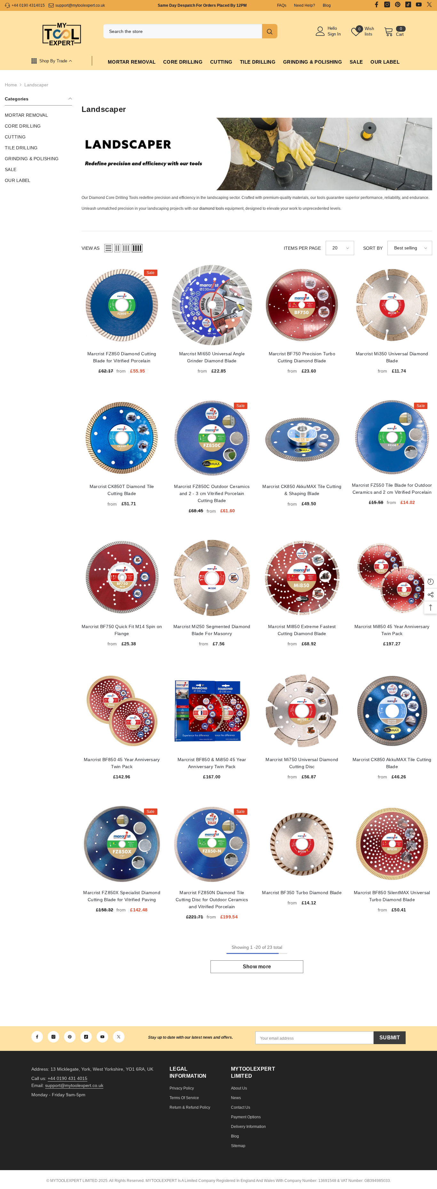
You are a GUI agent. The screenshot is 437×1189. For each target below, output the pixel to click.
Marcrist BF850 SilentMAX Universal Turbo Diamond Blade (392, 844)
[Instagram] (387, 4)
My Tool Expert (62, 35)
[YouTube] (419, 4)
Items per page (302, 248)
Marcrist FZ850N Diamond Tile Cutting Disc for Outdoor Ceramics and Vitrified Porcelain (212, 844)
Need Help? (304, 5)
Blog (327, 5)
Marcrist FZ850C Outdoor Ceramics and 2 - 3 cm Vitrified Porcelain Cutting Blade (212, 438)
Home (11, 84)
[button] (108, 248)
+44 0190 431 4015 (67, 1078)
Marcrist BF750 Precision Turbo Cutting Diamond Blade (302, 305)
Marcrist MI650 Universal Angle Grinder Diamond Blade (212, 305)
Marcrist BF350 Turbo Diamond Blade (302, 844)
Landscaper (36, 84)
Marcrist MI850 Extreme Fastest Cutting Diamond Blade (302, 578)
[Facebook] (376, 4)
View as (90, 248)
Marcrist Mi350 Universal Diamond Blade (392, 305)
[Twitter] (429, 4)
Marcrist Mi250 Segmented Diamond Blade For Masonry (212, 578)
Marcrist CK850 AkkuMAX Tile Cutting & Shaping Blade (302, 438)
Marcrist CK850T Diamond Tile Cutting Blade (122, 438)
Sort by (373, 248)
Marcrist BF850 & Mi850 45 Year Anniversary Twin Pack (212, 711)
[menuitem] (38, 115)
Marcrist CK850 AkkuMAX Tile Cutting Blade (392, 711)
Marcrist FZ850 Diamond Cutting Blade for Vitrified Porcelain (122, 305)
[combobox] (181, 31)
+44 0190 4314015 (28, 5)
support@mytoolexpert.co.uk (80, 5)
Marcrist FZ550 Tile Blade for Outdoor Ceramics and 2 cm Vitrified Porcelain (392, 437)
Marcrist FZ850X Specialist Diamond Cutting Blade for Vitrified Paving (122, 844)
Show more (257, 966)
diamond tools (211, 208)
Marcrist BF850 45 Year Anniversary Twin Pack (122, 711)
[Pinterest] (398, 4)
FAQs (281, 5)
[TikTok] (408, 4)
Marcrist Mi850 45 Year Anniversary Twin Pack (392, 578)
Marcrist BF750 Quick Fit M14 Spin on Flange (122, 578)
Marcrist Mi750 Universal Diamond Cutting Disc (302, 711)
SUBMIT (389, 1037)
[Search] (190, 31)
